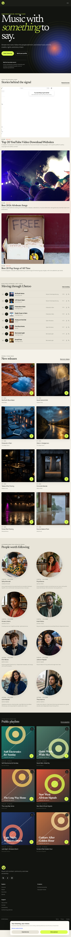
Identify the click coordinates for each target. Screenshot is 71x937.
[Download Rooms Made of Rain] (67, 494)
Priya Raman (40, 581)
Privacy (62, 919)
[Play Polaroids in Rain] (31, 436)
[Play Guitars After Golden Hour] (66, 842)
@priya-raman (40, 583)
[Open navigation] (68, 3)
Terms (57, 919)
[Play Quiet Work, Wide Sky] (66, 756)
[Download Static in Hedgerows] (67, 409)
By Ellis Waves (40, 765)
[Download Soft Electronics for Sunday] (32, 729)
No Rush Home (19, 293)
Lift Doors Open (20, 300)
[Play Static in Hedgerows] (66, 436)
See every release (65, 359)
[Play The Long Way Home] (31, 799)
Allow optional (54, 932)
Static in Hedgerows (43, 443)
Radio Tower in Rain (21, 313)
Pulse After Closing (7, 529)
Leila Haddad (6, 699)
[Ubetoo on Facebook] (7, 878)
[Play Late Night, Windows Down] (31, 842)
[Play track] (6, 294)
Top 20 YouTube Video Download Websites (27, 142)
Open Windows (49, 320)
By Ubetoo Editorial (41, 808)
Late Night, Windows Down (10, 849)
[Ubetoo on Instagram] (12, 878)
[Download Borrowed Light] (66, 333)
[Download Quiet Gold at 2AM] (67, 366)
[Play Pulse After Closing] (31, 522)
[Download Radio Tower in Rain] (66, 314)
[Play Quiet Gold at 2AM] (66, 393)
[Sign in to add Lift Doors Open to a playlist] (69, 301)
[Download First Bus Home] (66, 327)
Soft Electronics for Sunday (10, 763)
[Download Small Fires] (66, 340)
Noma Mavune (18, 295)
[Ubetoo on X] (3, 878)
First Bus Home (20, 326)
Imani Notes (40, 621)
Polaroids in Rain (20, 307)
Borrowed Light (20, 333)
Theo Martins (41, 699)
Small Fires (18, 340)
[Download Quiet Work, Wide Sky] (67, 729)
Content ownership (42, 887)
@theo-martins (40, 702)
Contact (3, 905)
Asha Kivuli (39, 531)
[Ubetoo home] (32, 3)
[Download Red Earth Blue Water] (32, 366)
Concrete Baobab (42, 486)
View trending (66, 287)
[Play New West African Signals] (66, 799)
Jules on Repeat (42, 660)
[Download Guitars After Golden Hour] (67, 814)
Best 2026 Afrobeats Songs (14, 205)
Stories (3, 894)
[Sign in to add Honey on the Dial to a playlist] (69, 320)
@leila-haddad (5, 702)
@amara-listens (6, 623)
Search (3, 889)
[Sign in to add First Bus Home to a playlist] (69, 327)
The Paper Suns (19, 308)
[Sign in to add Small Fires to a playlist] (69, 340)
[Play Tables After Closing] (31, 479)
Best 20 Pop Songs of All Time (15, 268)
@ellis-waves (5, 662)
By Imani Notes (5, 765)
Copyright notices (41, 889)
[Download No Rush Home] (66, 294)
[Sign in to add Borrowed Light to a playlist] (69, 333)
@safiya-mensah (6, 583)
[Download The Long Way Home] (32, 771)
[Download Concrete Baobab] (67, 451)
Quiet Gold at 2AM (42, 400)
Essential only (25, 932)
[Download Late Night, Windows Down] (32, 814)
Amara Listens (6, 621)
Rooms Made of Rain (43, 529)
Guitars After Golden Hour (44, 849)
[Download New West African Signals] (67, 771)
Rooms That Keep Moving (52, 294)
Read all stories (65, 82)
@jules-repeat (40, 662)
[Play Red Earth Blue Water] (31, 393)
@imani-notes (40, 623)
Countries (3, 892)
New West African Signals (44, 806)
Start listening (7, 53)
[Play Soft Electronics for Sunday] (31, 756)
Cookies (68, 919)
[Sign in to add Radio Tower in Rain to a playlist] (69, 314)
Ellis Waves (5, 660)
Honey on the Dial (20, 320)
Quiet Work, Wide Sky (43, 763)
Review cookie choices (17, 928)
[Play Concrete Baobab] (66, 479)
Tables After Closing (8, 486)
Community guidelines (6, 909)
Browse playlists (65, 722)
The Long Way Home (8, 806)
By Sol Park (4, 808)
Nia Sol (16, 321)
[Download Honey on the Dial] (66, 320)
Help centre (4, 902)
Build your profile (22, 53)
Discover (3, 887)
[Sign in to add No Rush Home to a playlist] (69, 294)
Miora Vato (4, 402)
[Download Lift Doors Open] (66, 301)
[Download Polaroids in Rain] (66, 307)
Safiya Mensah (6, 581)
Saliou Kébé (39, 488)
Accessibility (4, 907)
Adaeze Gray (40, 402)
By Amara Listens (6, 851)
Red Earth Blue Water (8, 400)
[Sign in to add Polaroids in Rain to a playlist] (69, 307)
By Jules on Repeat (41, 851)
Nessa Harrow (5, 531)
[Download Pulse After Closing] (32, 494)
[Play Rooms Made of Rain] (66, 522)
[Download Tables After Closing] (32, 451)
